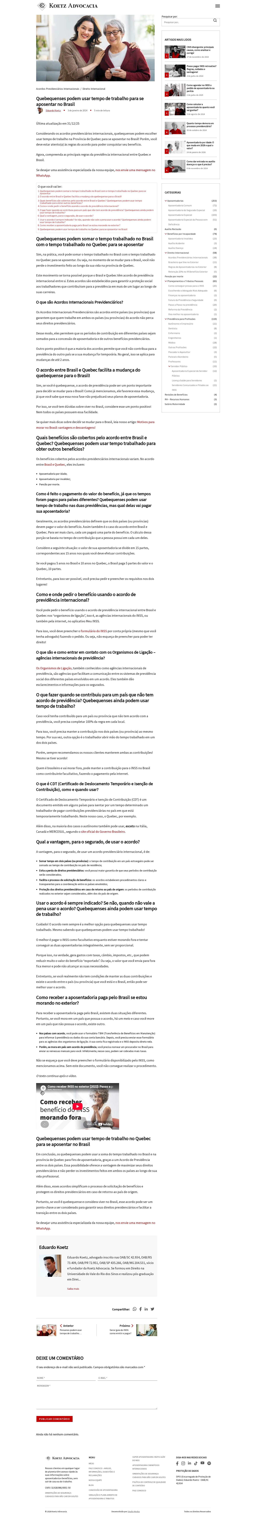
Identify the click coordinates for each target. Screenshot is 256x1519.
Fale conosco (139, 1490)
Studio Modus (134, 1511)
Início (91, 1463)
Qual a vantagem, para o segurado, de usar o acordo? (66, 215)
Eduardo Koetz (53, 110)
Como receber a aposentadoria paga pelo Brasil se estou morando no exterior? (80, 225)
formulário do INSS (94, 631)
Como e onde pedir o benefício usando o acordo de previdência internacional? (79, 206)
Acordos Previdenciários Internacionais (57, 88)
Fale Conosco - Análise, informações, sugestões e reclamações (102, 1472)
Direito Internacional (94, 88)
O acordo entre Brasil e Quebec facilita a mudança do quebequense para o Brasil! (81, 196)
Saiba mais (73, 1288)
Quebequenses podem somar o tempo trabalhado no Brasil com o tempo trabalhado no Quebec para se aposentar (93, 192)
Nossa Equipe (95, 1480)
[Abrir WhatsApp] (248, 1511)
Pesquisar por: (169, 16)
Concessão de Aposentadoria (103, 1490)
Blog (91, 1485)
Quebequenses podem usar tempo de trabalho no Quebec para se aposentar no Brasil (83, 229)
